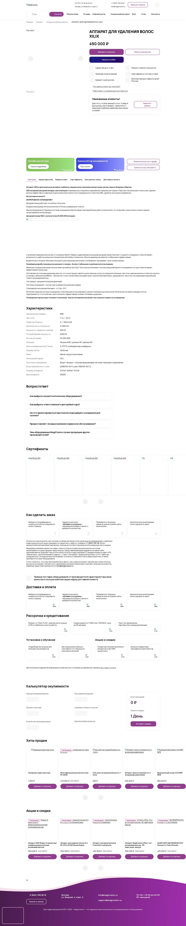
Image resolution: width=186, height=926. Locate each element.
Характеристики (46, 179)
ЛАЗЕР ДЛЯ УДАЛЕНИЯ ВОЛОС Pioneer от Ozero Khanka (170, 844)
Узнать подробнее (38, 166)
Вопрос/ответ (61, 179)
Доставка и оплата (111, 179)
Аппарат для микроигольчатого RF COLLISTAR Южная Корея (74, 844)
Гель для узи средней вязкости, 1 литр (107, 774)
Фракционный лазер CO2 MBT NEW (170, 774)
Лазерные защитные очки (39, 773)
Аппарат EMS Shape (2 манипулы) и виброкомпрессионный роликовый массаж (42, 845)
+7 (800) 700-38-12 (94, 543)
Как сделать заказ (93, 179)
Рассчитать (85, 166)
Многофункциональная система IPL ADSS (74, 774)
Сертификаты (76, 179)
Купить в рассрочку (142, 52)
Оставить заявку (143, 724)
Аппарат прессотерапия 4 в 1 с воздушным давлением (138, 774)
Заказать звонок (36, 901)
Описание (32, 179)
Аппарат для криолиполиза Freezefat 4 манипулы (104, 844)
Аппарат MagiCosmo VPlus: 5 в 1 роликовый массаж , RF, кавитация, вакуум (138, 845)
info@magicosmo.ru (65, 566)
